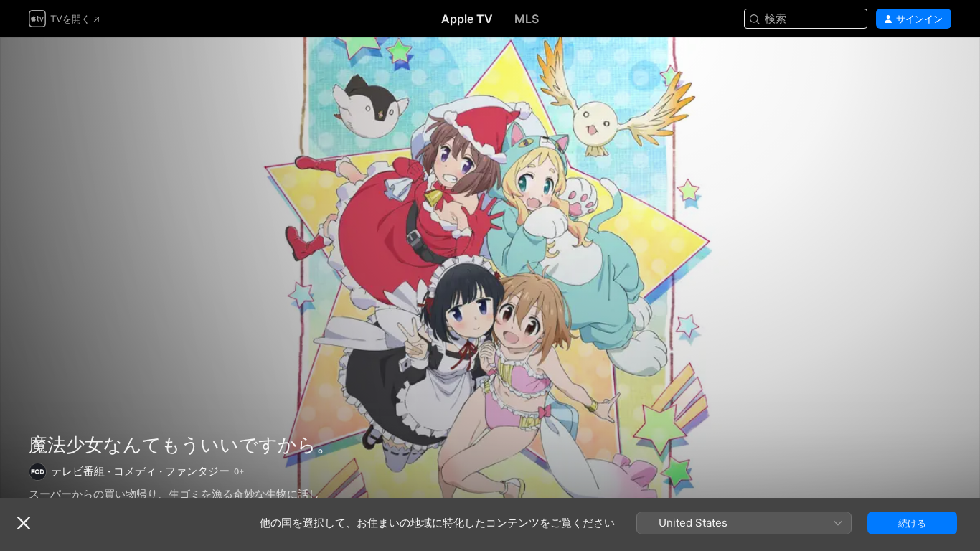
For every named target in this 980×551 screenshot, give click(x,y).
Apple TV (467, 18)
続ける (912, 523)
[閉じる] (23, 523)
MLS (526, 18)
